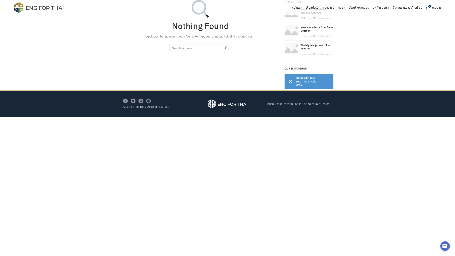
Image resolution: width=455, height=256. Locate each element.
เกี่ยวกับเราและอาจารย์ (279, 104)
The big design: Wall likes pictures (315, 46)
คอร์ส (298, 104)
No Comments (324, 18)
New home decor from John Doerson (317, 29)
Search (227, 48)
